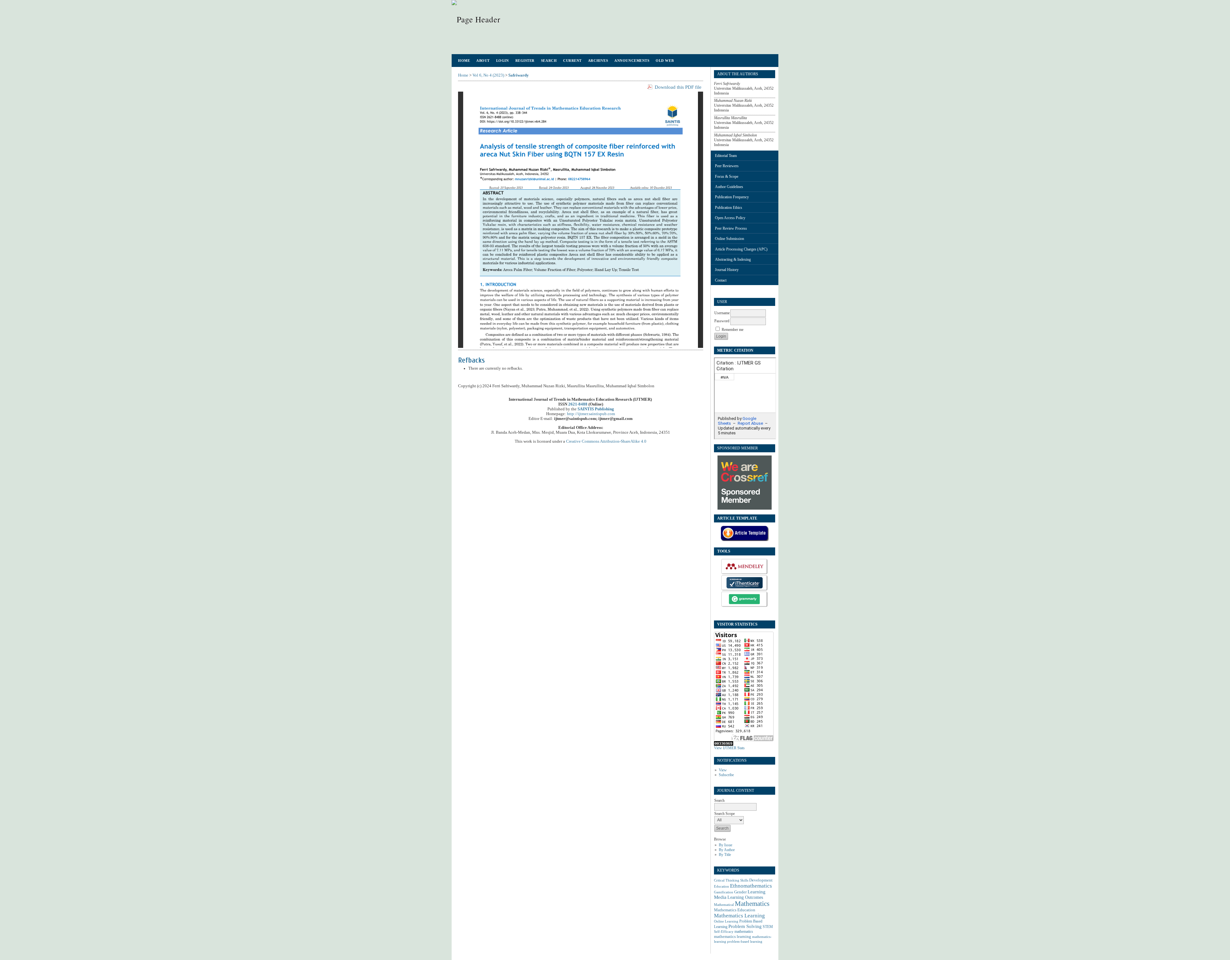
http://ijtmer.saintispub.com (591, 414)
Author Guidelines (729, 187)
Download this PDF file (678, 87)
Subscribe (726, 775)
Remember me (732, 329)
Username (722, 313)
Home (464, 60)
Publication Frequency (732, 197)
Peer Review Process (731, 228)
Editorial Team (726, 155)
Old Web (665, 60)
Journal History (727, 269)
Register (525, 60)
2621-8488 (577, 404)
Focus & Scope (726, 176)
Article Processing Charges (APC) (741, 249)
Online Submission (729, 238)
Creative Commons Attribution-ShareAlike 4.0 (606, 441)
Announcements (631, 60)
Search (549, 60)
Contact (720, 280)
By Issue (725, 845)
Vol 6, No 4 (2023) (488, 75)
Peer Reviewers (727, 166)
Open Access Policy (730, 218)
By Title (725, 854)
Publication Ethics (728, 207)
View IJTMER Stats (729, 748)
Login (502, 60)
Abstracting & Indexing (733, 259)
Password (721, 321)
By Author (727, 850)
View (723, 770)
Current (572, 60)
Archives (598, 60)
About (483, 60)
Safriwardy (518, 75)
